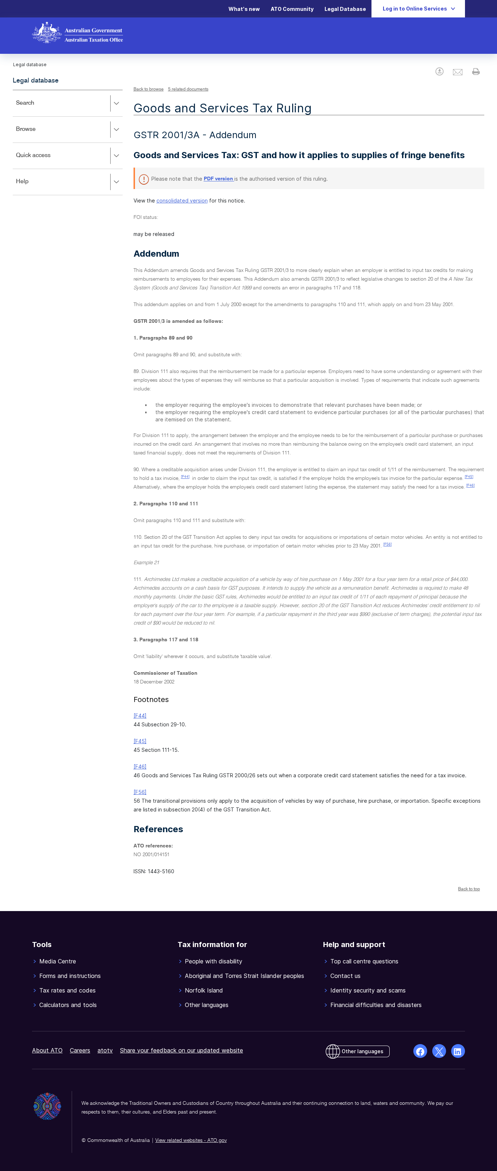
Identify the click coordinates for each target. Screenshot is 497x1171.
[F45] (469, 477)
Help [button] (33, 187)
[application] (68, 142)
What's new (244, 9)
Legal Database (345, 9)
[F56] (387, 544)
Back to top (469, 889)
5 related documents (188, 89)
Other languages (362, 1051)
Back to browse (149, 89)
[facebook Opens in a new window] (420, 1051)
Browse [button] (36, 134)
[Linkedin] (458, 1051)
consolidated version (182, 200)
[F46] (470, 486)
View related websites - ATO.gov (191, 1140)
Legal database (36, 80)
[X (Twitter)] (439, 1051)
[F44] (185, 477)
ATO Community (292, 9)
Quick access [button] (44, 160)
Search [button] (35, 108)
